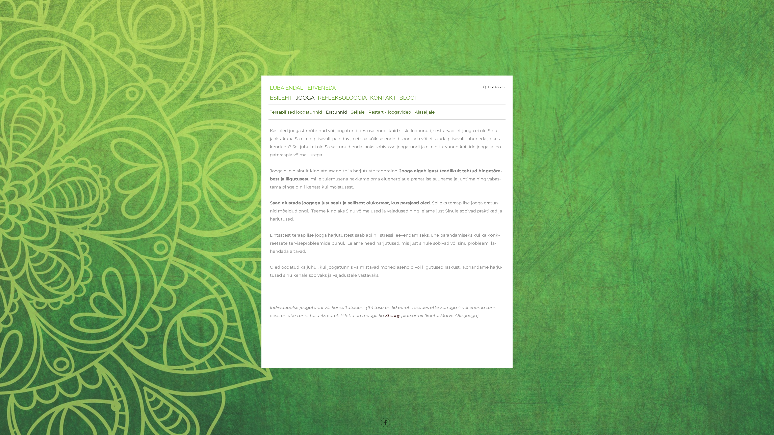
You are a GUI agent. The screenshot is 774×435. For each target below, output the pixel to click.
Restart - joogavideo (389, 112)
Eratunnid (336, 112)
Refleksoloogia (342, 97)
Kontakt (383, 97)
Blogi (407, 97)
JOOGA (305, 97)
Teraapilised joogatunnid (296, 112)
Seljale (358, 112)
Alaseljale (425, 112)
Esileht (281, 97)
